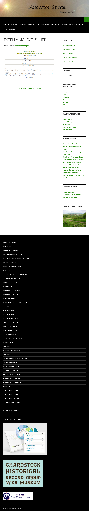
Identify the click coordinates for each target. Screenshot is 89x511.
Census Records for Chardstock (73, 144)
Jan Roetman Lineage (10, 250)
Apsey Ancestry (8, 310)
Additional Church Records (72, 162)
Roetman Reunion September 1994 (15, 302)
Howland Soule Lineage (11, 378)
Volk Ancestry (8, 286)
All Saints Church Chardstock (72, 165)
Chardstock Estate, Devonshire (73, 195)
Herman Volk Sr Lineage (11, 290)
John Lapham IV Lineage (11, 394)
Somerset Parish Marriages (72, 170)
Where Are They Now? (10, 24)
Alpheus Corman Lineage (12, 350)
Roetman (66, 97)
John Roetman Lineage (11, 262)
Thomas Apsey (67, 119)
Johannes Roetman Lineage (12, 254)
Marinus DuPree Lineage (11, 282)
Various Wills (67, 130)
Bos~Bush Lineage (9, 342)
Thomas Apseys (8, 314)
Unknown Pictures (9, 30)
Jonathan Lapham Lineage (12, 402)
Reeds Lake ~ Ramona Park (27, 24)
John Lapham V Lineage (11, 398)
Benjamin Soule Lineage (11, 374)
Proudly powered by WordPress (12, 508)
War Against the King (70, 197)
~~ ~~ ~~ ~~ (6, 306)
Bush (64, 94)
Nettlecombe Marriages (71, 167)
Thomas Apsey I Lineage (11, 318)
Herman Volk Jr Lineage (11, 294)
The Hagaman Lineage (70, 57)
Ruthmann (7, 246)
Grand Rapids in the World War (16, 274)
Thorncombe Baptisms (70, 172)
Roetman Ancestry (10, 242)
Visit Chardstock (68, 192)
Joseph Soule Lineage (10, 370)
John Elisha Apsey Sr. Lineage (13, 338)
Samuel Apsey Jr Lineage (11, 326)
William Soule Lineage (11, 366)
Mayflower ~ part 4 (69, 61)
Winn (64, 105)
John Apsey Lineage (10, 334)
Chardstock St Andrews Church (73, 157)
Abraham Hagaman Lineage (12, 410)
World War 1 (7, 270)
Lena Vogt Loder (9, 298)
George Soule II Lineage (11, 362)
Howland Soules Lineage (12, 382)
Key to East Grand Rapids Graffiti (48, 24)
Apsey (65, 92)
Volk (64, 100)
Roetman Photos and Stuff (12, 266)
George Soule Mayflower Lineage (15, 358)
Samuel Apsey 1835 (69, 127)
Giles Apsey (66, 124)
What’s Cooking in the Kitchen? (71, 24)
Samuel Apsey (67, 122)
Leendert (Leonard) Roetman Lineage (16, 258)
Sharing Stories (68, 53)
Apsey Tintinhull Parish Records (73, 159)
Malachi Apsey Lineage (11, 330)
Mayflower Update (69, 45)
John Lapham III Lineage (11, 390)
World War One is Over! (13, 278)
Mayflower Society (69, 49)
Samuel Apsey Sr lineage (11, 322)
